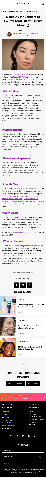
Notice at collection (33, 424)
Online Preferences (36, 420)
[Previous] (2, 397)
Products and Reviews (16, 11)
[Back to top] (41, 473)
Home (4, 11)
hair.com (5, 417)
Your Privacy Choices (7, 422)
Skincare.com (7, 408)
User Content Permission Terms (35, 415)
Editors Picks (32, 11)
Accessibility (34, 405)
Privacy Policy (34, 408)
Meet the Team (7, 405)
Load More (23, 363)
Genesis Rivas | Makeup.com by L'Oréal (27, 34)
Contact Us (6, 414)
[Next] (44, 397)
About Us (5, 411)
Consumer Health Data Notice (8, 427)
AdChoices (21, 472)
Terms (31, 411)
